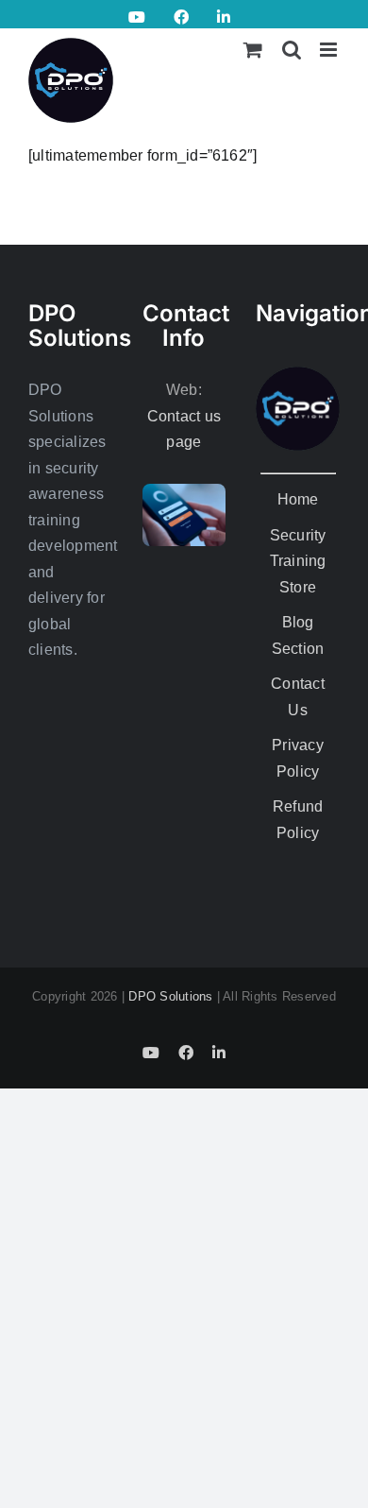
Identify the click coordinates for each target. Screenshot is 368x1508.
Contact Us (298, 697)
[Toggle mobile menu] (330, 50)
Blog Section (298, 635)
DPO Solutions (170, 996)
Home (298, 499)
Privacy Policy (298, 758)
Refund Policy (298, 819)
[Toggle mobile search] (291, 50)
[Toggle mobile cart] (252, 50)
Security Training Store (298, 561)
